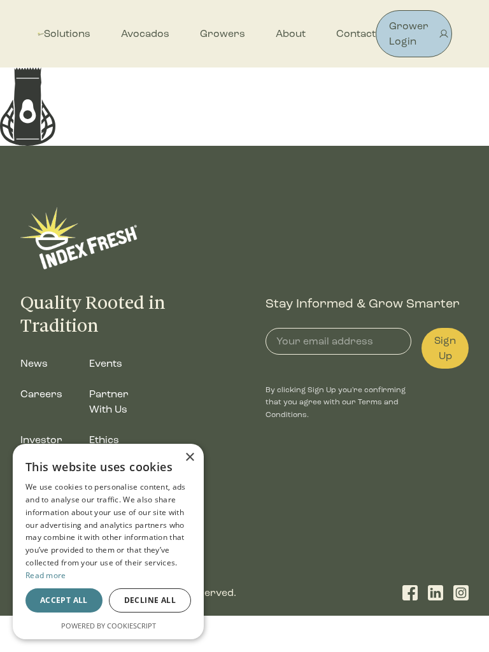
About (291, 33)
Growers (222, 33)
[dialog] (108, 541)
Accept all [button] (64, 600)
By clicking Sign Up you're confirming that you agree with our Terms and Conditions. (336, 402)
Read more (45, 575)
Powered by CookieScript (108, 625)
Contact (356, 33)
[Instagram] (461, 592)
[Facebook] (410, 592)
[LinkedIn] (435, 592)
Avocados (145, 33)
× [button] (189, 457)
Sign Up (445, 348)
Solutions (67, 33)
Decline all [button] (150, 600)
